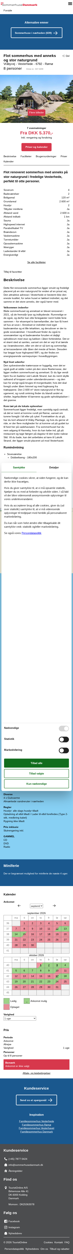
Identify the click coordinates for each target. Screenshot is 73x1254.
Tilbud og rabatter (59, 1248)
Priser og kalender (36, 147)
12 (57, 928)
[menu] (70, 3)
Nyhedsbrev (32, 1248)
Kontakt (58, 1242)
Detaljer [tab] (54, 467)
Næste (54, 906)
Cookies (48, 1242)
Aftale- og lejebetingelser (36, 1073)
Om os (44, 1248)
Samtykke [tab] (19, 467)
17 (57, 976)
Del (67, 55)
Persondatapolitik (14, 1248)
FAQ (66, 1242)
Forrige (19, 906)
